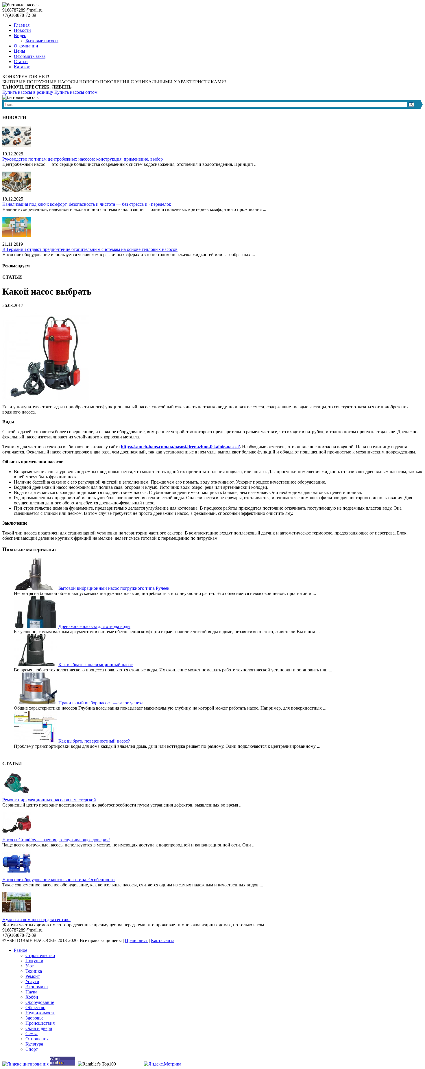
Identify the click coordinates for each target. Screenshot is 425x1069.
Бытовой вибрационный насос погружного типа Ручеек (113, 588)
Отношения (37, 1038)
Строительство (40, 955)
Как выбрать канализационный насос (95, 664)
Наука (31, 991)
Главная (21, 25)
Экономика (36, 986)
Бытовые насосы (41, 40)
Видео (20, 35)
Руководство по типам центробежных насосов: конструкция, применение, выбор (82, 159)
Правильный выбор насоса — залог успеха (100, 702)
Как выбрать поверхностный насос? (94, 741)
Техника (33, 971)
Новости (22, 30)
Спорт (31, 1049)
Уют (29, 965)
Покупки (34, 960)
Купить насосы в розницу (27, 92)
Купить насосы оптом (75, 92)
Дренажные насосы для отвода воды (94, 626)
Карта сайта (162, 940)
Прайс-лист (136, 940)
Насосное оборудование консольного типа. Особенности (58, 879)
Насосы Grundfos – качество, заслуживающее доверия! (56, 839)
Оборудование (39, 1002)
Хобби (31, 997)
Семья (31, 1033)
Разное (20, 950)
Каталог (22, 66)
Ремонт (32, 976)
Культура (34, 1044)
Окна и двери (38, 1028)
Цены (19, 51)
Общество (35, 1007)
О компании (26, 45)
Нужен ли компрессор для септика (36, 919)
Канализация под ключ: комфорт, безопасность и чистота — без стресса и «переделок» (87, 204)
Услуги (32, 981)
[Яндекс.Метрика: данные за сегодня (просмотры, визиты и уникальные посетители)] (162, 1064)
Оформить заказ (29, 56)
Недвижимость (40, 1012)
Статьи (21, 61)
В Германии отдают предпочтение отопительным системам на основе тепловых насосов (90, 249)
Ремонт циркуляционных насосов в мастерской (49, 799)
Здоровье (34, 1017)
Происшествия (40, 1023)
